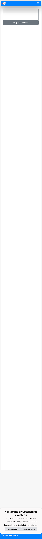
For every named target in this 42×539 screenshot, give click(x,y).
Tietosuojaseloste (9, 535)
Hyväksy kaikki (13, 529)
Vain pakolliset (29, 529)
